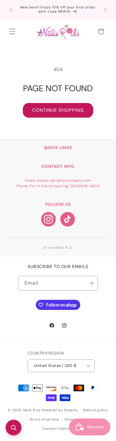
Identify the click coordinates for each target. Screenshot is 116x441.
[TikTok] (67, 219)
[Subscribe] (91, 283)
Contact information (61, 428)
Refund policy (95, 410)
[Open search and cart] (13, 427)
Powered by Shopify (60, 410)
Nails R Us (32, 410)
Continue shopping (58, 110)
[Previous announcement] (11, 9)
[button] (12, 31)
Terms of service (44, 419)
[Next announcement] (105, 9)
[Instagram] (48, 219)
